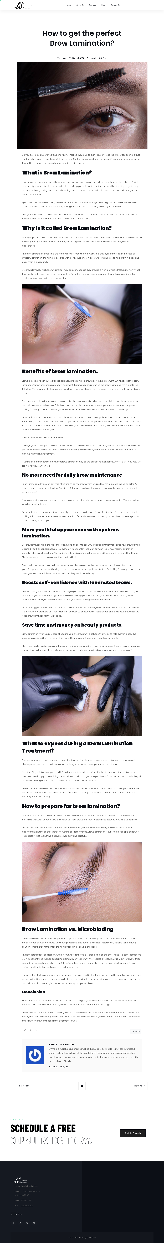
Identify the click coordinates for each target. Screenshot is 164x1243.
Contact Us (115, 5)
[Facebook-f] (30, 1030)
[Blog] (82, 1086)
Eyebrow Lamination (76, 58)
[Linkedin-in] (36, 1030)
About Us (80, 5)
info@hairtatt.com (27, 1205)
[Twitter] (25, 1030)
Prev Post (24, 1086)
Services (92, 5)
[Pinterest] (27, 1223)
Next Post (139, 1086)
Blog (103, 5)
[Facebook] (13, 1223)
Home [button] (68, 5)
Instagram (64, 1066)
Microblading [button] (135, 1031)
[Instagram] (34, 1223)
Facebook (53, 1066)
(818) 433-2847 (26, 1200)
